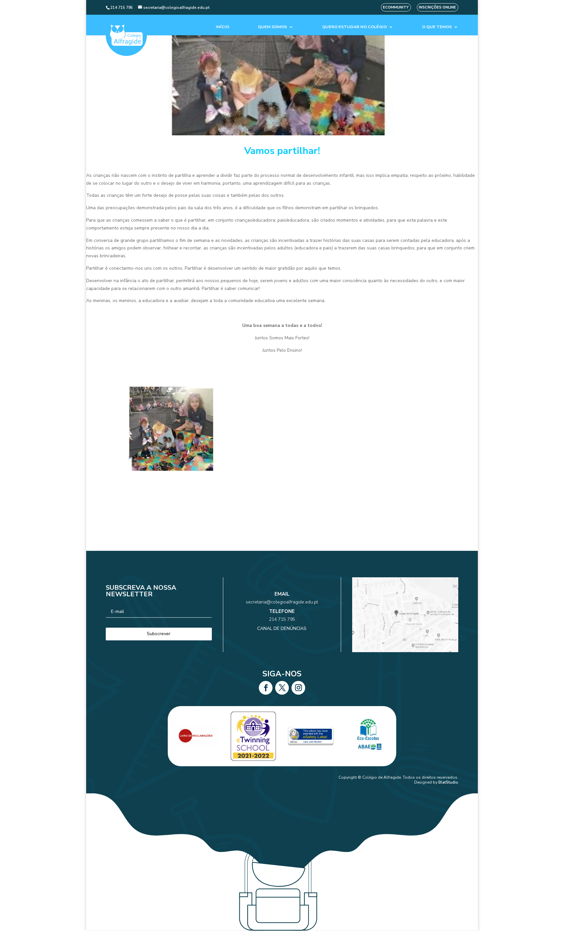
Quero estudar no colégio (354, 27)
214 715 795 (282, 619)
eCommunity (396, 7)
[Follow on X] (282, 688)
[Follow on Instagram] (298, 688)
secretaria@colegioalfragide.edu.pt (282, 602)
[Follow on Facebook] (266, 688)
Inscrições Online (437, 7)
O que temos (437, 27)
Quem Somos (272, 27)
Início (222, 27)
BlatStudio (448, 782)
